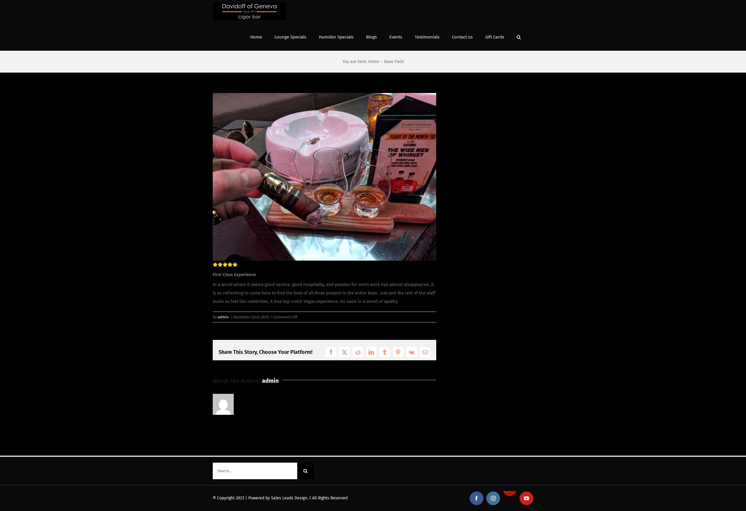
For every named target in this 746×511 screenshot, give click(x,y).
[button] (519, 36)
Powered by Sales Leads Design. (278, 498)
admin (223, 317)
